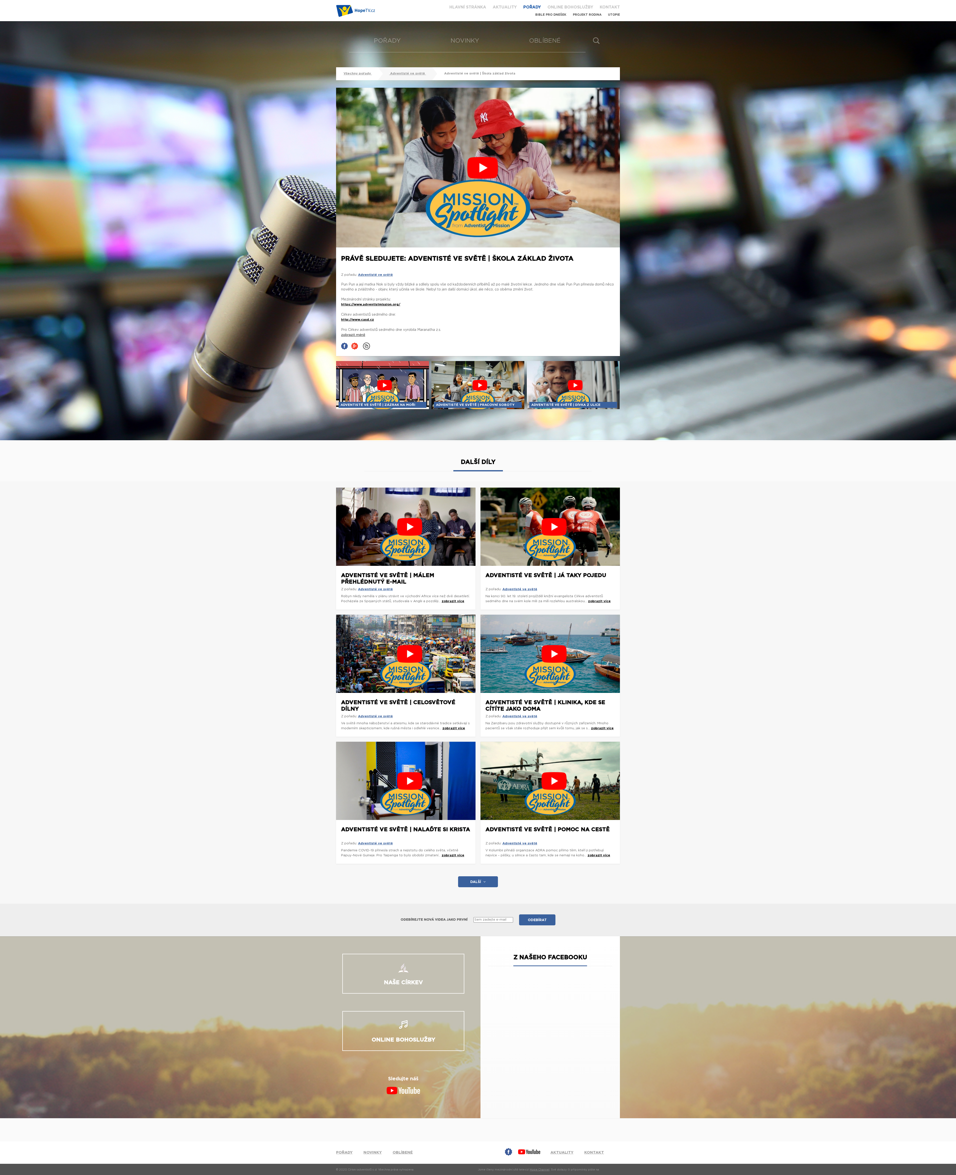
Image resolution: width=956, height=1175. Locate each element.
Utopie (614, 14)
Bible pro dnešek (550, 14)
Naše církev (403, 982)
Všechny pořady (358, 73)
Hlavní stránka (467, 7)
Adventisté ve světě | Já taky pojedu (545, 575)
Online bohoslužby (570, 7)
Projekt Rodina (587, 14)
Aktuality (505, 7)
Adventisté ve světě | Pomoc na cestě (547, 829)
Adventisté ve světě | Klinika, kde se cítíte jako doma (545, 706)
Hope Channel (539, 1169)
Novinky (465, 41)
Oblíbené (545, 41)
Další (475, 882)
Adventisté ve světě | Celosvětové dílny (398, 706)
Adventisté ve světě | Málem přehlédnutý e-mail (387, 579)
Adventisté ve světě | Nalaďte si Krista (405, 829)
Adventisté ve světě (407, 73)
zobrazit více (453, 601)
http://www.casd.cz (357, 319)
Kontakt (610, 7)
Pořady (532, 7)
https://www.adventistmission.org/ (370, 304)
